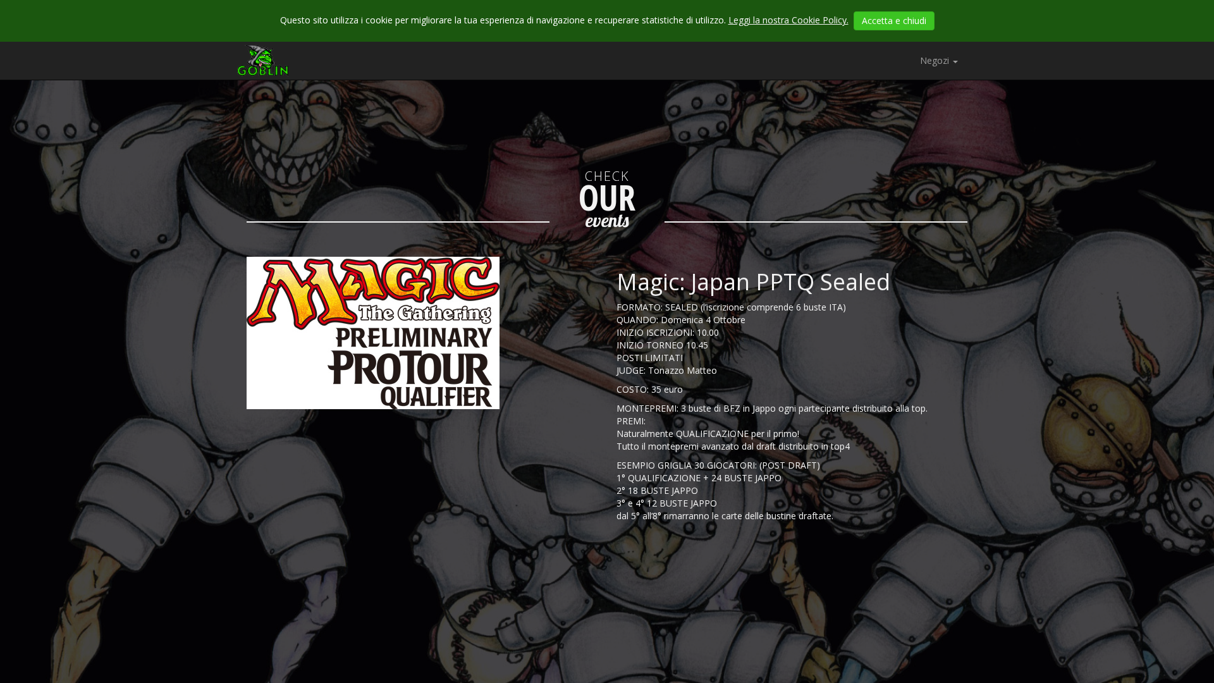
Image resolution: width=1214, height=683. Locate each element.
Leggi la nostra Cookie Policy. (788, 20)
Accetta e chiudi (894, 21)
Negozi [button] (936, 60)
